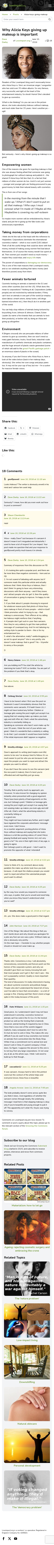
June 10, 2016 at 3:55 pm (36, 696)
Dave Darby (13, 497)
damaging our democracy (39, 262)
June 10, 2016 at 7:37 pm (35, 926)
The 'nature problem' (27, 1298)
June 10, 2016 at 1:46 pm (34, 660)
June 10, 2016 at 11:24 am (16, 518)
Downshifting (27, 1382)
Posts (16, 14)
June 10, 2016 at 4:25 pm (34, 887)
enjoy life (31, 257)
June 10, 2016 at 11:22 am (32, 497)
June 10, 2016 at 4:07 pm (36, 747)
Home (5, 14)
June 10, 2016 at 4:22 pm (38, 860)
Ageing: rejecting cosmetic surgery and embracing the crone (27, 1249)
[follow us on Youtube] (15, 1538)
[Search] (49, 19)
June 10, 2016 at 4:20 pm (34, 785)
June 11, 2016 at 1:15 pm (36, 1006)
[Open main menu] (50, 5)
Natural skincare (27, 1423)
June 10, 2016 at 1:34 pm (32, 560)
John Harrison (16, 926)
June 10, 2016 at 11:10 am (33, 479)
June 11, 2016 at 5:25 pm (35, 1066)
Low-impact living (27, 1340)
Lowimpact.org (23, 40)
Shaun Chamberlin (16, 515)
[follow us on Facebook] (3, 1538)
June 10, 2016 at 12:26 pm (23, 533)
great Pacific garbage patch (36, 348)
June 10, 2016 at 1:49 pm (32, 681)
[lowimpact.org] (14, 5)
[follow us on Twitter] (9, 1538)
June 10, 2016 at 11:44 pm (34, 956)
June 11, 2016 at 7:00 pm (37, 1087)
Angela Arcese (16, 1087)
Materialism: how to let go (27, 1205)
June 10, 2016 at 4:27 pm (38, 911)
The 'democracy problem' (27, 1507)
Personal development (27, 1465)
